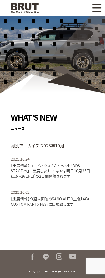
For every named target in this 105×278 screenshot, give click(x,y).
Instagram (59, 256)
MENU (97, 8)
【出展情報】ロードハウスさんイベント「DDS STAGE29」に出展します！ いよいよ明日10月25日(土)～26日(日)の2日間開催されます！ (50, 171)
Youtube (72, 256)
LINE (45, 256)
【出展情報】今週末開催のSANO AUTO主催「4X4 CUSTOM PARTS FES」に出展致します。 (50, 201)
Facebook (32, 256)
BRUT (29, 8)
